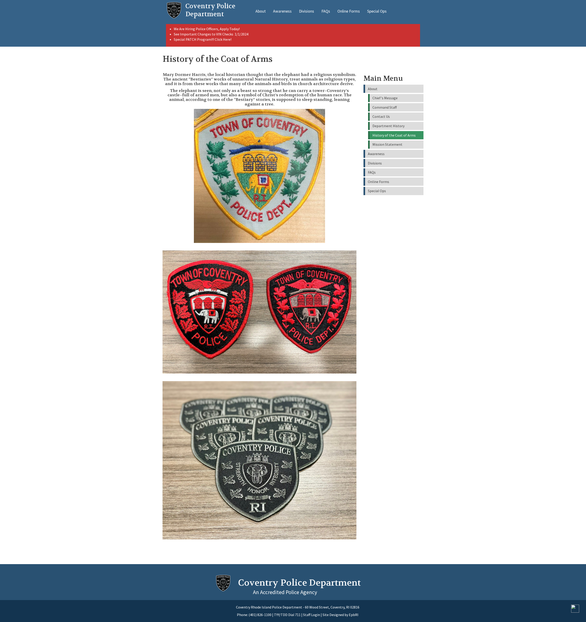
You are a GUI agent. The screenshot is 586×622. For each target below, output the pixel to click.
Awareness (282, 11)
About (260, 11)
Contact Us (381, 116)
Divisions (306, 11)
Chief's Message (385, 98)
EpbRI (353, 614)
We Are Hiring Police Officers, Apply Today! (207, 29)
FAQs (325, 11)
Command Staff (384, 107)
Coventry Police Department (299, 582)
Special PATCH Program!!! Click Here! (202, 39)
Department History (388, 126)
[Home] (174, 10)
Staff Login (311, 614)
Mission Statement (387, 144)
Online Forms (348, 11)
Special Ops (377, 11)
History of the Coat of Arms (394, 135)
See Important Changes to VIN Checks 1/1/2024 (211, 34)
